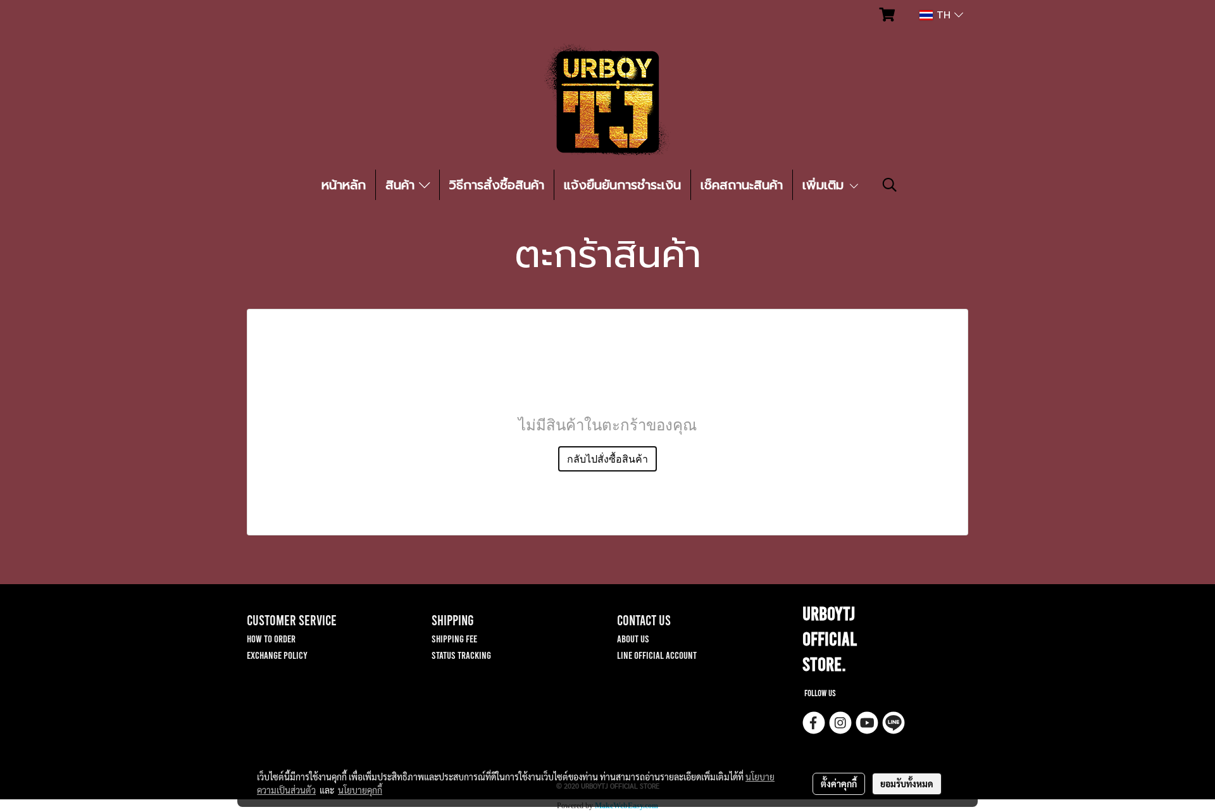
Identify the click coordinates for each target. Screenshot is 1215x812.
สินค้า (402, 184)
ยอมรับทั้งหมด (906, 783)
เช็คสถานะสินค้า (742, 184)
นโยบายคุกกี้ (360, 790)
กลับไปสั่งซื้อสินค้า (607, 459)
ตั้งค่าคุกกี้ (839, 783)
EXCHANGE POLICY (277, 655)
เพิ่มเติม (825, 184)
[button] (890, 185)
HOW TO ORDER (271, 638)
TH (943, 15)
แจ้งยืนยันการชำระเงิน (622, 184)
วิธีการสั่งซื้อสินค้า (496, 184)
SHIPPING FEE (454, 638)
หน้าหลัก (343, 184)
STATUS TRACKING (461, 655)
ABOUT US (633, 638)
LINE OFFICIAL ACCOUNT (657, 655)
